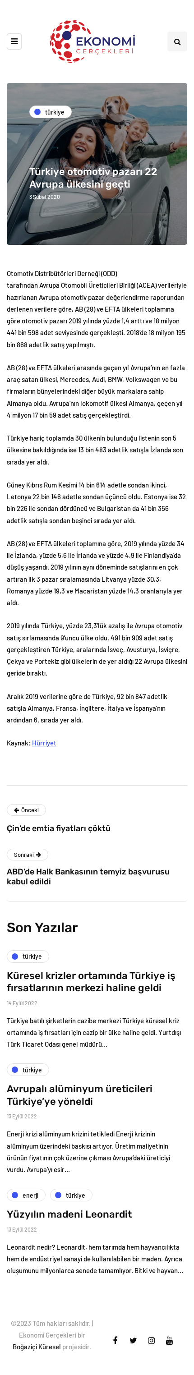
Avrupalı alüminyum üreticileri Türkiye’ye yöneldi (79, 1095)
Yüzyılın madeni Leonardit (69, 1214)
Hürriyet (44, 743)
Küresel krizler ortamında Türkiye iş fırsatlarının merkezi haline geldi (91, 982)
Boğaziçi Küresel (37, 1347)
